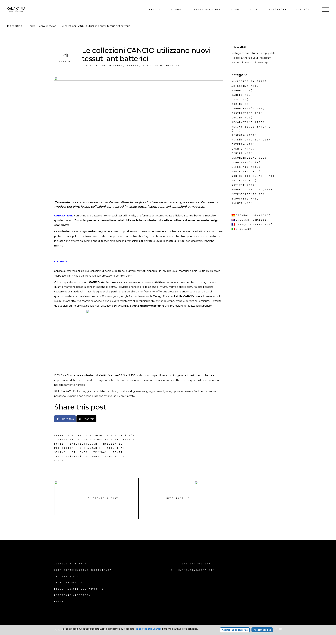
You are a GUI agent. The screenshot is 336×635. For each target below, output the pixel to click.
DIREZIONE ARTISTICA (72, 595)
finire (133, 65)
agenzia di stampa (70, 564)
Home (32, 26)
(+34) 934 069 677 (194, 564)
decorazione (242, 122)
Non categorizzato (248, 176)
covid (87, 439)
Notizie (173, 65)
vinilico (113, 456)
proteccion (64, 448)
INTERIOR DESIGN (68, 582)
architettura (243, 81)
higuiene (123, 439)
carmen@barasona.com (196, 570)
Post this (88, 419)
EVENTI (60, 601)
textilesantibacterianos (76, 456)
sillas (60, 452)
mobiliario (113, 443)
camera (237, 95)
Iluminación (242, 162)
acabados (62, 435)
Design (103, 439)
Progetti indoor (246, 189)
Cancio (82, 435)
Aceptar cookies (262, 630)
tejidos (100, 452)
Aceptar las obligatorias (235, 630)
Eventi (237, 148)
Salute (237, 203)
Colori (99, 435)
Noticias (239, 180)
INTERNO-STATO (66, 576)
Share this (67, 419)
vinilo (60, 460)
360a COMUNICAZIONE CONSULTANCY (82, 570)
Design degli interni (251, 126)
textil (119, 452)
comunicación (47, 26)
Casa (235, 99)
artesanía (240, 86)
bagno (236, 90)
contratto (67, 439)
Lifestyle (240, 167)
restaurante (90, 448)
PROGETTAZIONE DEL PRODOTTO (79, 589)
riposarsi (240, 198)
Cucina (237, 117)
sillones (80, 452)
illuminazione (244, 158)
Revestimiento (244, 194)
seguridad (116, 448)
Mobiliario (152, 65)
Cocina (237, 104)
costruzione (242, 113)
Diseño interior (246, 139)
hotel (59, 443)
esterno (238, 144)
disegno (116, 65)
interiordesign (83, 443)
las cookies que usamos (148, 628)
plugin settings (259, 62)
